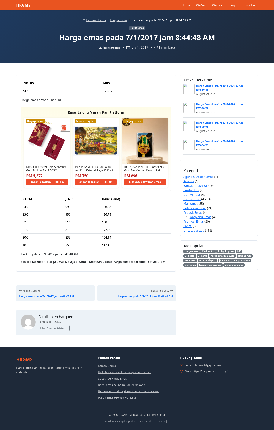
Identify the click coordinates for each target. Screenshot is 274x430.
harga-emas (191, 251)
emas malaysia (207, 260)
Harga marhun (242, 260)
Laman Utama (96, 20)
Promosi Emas (193, 221)
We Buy (217, 5)
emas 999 (190, 260)
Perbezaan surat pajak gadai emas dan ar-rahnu (128, 391)
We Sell (201, 5)
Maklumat (190, 204)
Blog (232, 5)
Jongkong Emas (200, 217)
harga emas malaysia (222, 255)
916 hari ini (208, 251)
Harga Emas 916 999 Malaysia (117, 397)
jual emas (224, 260)
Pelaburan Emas (194, 208)
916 (239, 251)
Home (186, 5)
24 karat (202, 255)
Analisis (188, 181)
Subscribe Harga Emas (112, 378)
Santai (187, 226)
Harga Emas (118, 20)
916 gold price (226, 251)
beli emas (190, 265)
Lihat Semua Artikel (52, 328)
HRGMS (23, 5)
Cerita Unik (191, 190)
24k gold (189, 255)
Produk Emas (192, 213)
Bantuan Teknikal (195, 186)
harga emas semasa (210, 265)
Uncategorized (193, 230)
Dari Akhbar (191, 195)
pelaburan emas (234, 265)
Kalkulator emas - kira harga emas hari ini (124, 372)
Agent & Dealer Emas (198, 177)
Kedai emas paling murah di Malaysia (122, 385)
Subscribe (248, 5)
